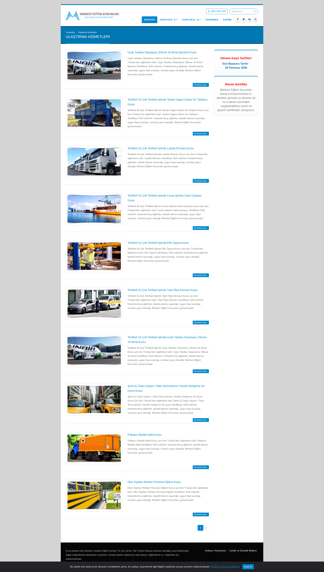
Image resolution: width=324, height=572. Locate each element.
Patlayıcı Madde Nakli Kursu (144, 434)
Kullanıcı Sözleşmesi (215, 551)
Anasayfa (149, 20)
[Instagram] (255, 19)
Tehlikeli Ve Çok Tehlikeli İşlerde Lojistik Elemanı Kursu (161, 148)
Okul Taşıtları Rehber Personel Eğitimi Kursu (154, 482)
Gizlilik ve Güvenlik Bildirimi (243, 551)
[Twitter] (243, 19)
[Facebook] (237, 19)
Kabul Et (248, 567)
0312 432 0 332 (218, 11)
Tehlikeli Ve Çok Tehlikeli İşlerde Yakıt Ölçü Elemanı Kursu (163, 290)
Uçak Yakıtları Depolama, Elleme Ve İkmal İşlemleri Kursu (162, 52)
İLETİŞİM (227, 20)
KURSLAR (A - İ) (168, 20)
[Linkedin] (249, 19)
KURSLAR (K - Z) (190, 20)
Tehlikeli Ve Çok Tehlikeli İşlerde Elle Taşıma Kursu (158, 242)
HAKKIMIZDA (211, 20)
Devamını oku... (201, 85)
